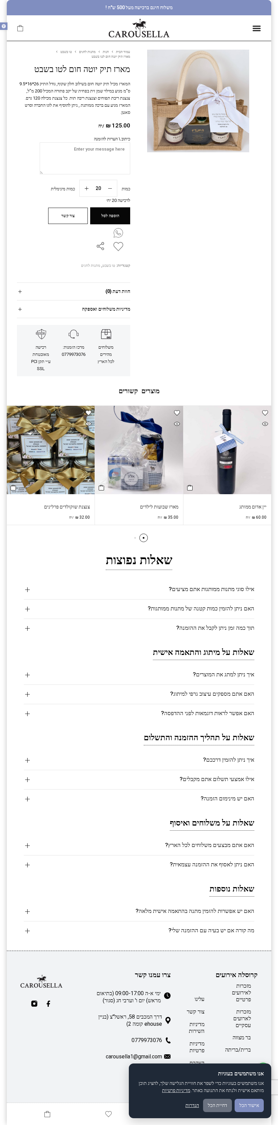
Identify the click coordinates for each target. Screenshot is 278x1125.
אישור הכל (249, 1105)
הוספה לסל (110, 215)
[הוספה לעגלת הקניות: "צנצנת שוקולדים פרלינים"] (13, 487)
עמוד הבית (123, 52)
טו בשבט (66, 52)
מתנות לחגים (87, 52)
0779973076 (147, 1040)
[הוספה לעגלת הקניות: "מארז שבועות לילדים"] (101, 487)
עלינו (199, 999)
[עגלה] (20, 28)
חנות (106, 52)
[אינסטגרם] (34, 1004)
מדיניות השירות (196, 1027)
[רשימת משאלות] (117, 246)
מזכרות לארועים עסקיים (242, 1018)
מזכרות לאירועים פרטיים (241, 993)
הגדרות (192, 1105)
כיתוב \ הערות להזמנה (112, 138)
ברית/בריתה (238, 1049)
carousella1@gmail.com (134, 1056)
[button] (3, 26)
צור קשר (195, 1011)
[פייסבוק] (48, 1004)
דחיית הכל (217, 1105)
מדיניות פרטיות (197, 1047)
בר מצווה (242, 1037)
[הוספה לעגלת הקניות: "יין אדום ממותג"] (189, 487)
